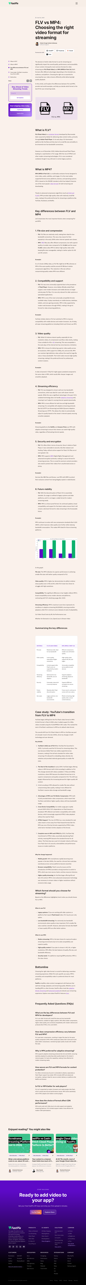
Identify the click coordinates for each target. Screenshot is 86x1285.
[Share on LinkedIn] (31, 81)
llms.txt (65, 1280)
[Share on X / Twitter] (28, 81)
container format (54, 134)
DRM (51, 456)
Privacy (56, 1280)
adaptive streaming (67, 397)
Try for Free (20, 109)
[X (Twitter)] (16, 1246)
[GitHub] (9, 1246)
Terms (51, 1280)
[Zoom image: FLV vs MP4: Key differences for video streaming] (56, 548)
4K (54, 342)
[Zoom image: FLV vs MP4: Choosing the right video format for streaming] (56, 108)
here (67, 993)
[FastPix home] (13, 3)
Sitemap (70, 1280)
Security (76, 1280)
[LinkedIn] (20, 1246)
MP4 (42, 242)
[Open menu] (76, 3)
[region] (56, 669)
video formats (54, 184)
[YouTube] (24, 1246)
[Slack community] (13, 1246)
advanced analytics (54, 991)
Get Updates (20, 97)
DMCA (60, 1280)
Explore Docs (20, 113)
